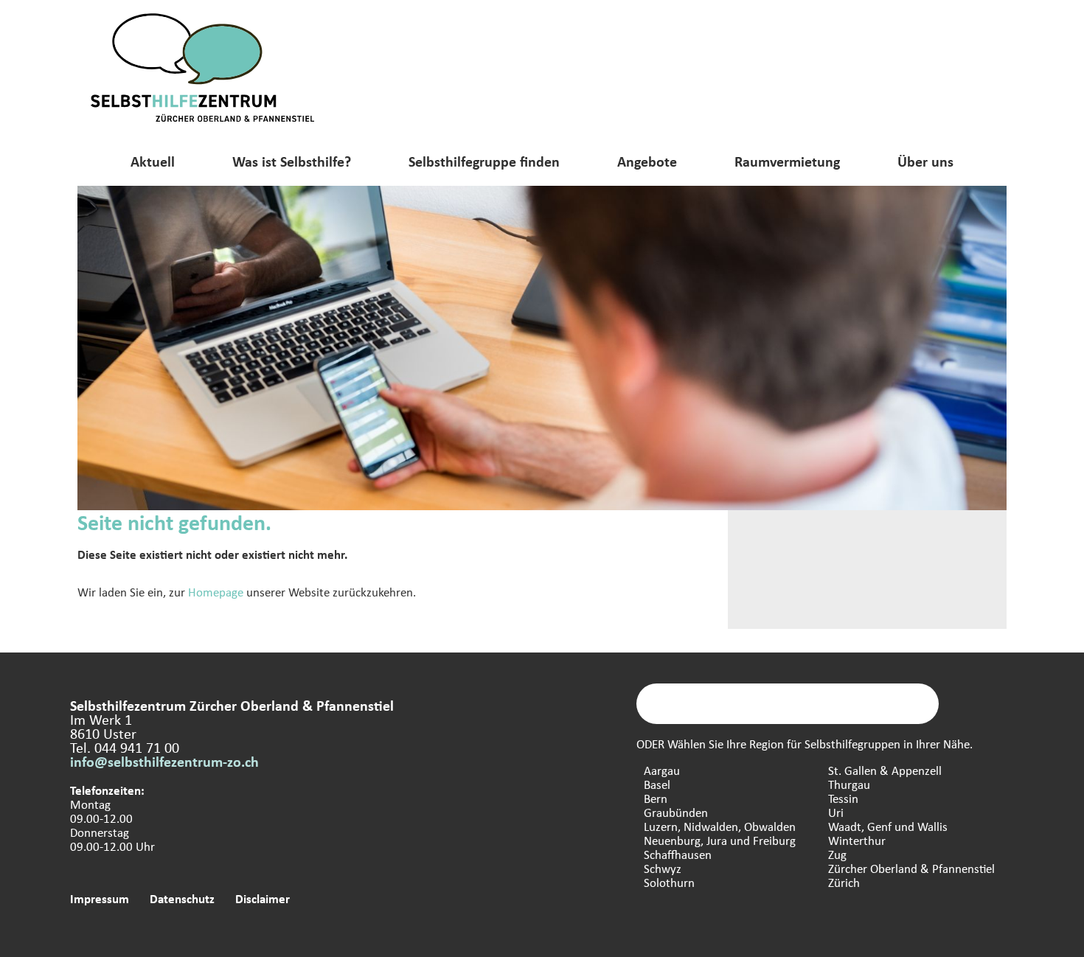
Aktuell (153, 161)
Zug (837, 854)
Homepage (215, 591)
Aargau (662, 770)
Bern (655, 798)
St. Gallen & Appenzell (885, 770)
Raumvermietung (787, 161)
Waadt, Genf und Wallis (888, 826)
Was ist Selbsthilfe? (291, 161)
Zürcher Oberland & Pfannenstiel (911, 868)
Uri (836, 812)
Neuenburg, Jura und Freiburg (720, 840)
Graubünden (676, 812)
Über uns (925, 161)
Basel (657, 784)
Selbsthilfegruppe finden (484, 161)
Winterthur (857, 840)
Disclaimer (262, 898)
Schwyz (662, 868)
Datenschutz (182, 898)
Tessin (843, 798)
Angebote (647, 161)
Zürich (844, 882)
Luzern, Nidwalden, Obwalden (720, 826)
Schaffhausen (678, 854)
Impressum (99, 898)
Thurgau (849, 784)
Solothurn (669, 882)
